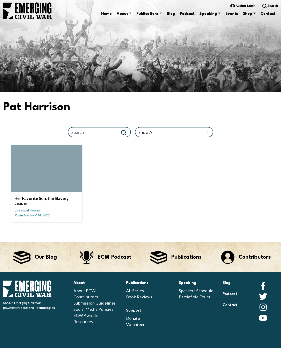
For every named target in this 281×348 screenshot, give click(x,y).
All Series (135, 290)
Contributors (85, 296)
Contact (268, 14)
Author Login (245, 5)
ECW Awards (85, 315)
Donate (133, 318)
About (122, 14)
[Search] (125, 132)
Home (106, 14)
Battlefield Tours (194, 296)
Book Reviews (139, 296)
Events (231, 14)
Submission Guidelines (94, 302)
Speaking (208, 14)
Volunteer (135, 324)
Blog (171, 14)
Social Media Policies (93, 309)
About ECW (84, 290)
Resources (83, 321)
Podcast (187, 14)
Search (272, 5)
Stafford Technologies (38, 307)
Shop (247, 14)
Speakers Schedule (196, 290)
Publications (147, 14)
